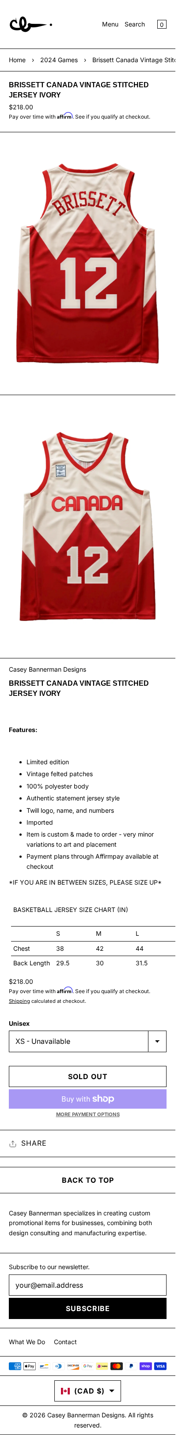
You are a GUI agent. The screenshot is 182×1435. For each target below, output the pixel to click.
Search (135, 24)
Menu (110, 24)
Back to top (88, 1180)
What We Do (27, 1341)
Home (17, 60)
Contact (65, 1341)
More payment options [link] (88, 1114)
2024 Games (59, 60)
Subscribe (88, 1308)
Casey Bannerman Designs (47, 669)
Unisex (19, 1023)
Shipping (19, 1001)
